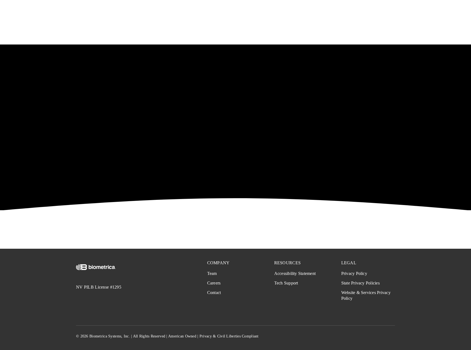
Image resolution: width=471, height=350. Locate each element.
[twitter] (373, 336)
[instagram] (383, 336)
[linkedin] (393, 336)
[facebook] (363, 336)
